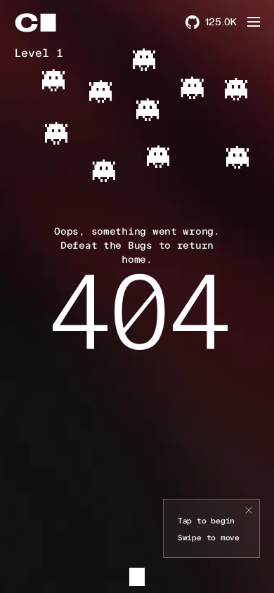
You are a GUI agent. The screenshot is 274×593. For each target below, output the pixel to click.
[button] (253, 22)
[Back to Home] (47, 22)
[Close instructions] (249, 510)
